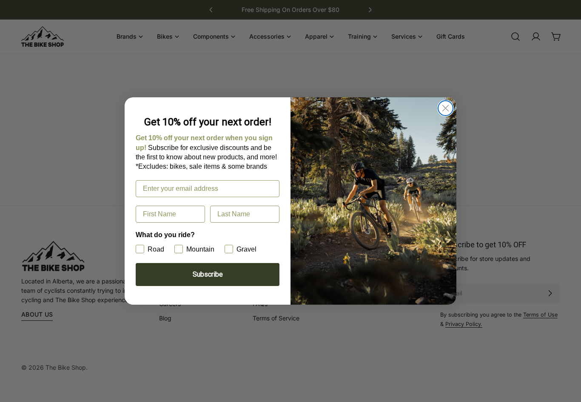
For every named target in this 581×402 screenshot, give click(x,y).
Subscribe (208, 274)
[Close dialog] (445, 108)
